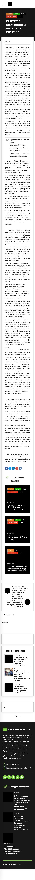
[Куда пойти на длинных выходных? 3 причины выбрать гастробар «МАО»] (17, 560)
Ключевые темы (11, 16)
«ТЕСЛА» (11, 418)
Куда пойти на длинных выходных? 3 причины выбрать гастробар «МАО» (17, 568)
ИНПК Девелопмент (17, 399)
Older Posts (17, 626)
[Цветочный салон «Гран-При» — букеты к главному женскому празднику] (17, 499)
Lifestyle (9, 13)
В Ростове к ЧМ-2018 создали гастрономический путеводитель (13, 850)
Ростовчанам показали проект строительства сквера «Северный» (21, 689)
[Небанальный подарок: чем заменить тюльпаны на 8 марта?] (17, 529)
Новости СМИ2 (9, 615)
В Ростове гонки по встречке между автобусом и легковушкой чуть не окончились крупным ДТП (22, 802)
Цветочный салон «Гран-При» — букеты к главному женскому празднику (16, 508)
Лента (20, 16)
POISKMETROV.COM (24, 350)
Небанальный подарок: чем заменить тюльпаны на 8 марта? (17, 537)
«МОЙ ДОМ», (13, 411)
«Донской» (26, 235)
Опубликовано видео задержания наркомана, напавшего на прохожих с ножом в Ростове (22, 675)
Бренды (17, 13)
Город (23, 13)
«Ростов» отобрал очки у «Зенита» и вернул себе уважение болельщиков (21, 661)
